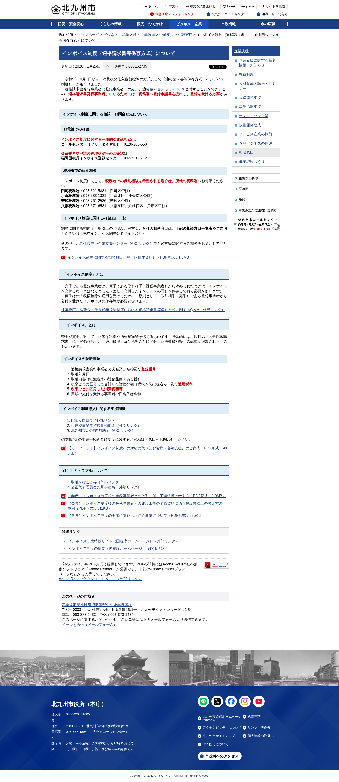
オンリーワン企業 (253, 116)
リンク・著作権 (259, 727)
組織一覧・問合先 (275, 14)
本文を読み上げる (203, 6)
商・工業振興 (144, 35)
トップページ (88, 35)
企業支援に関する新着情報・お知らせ (257, 62)
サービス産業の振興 (255, 134)
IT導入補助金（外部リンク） (95, 420)
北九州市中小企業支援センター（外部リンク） (114, 243)
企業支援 (166, 35)
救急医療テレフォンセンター (176, 14)
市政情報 (228, 24)
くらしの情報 (110, 24)
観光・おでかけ (150, 24)
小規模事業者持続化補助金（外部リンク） (106, 426)
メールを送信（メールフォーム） (89, 625)
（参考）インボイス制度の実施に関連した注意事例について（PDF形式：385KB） (136, 515)
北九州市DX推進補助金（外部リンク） (103, 430)
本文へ (173, 6)
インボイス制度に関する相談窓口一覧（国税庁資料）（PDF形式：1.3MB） (130, 257)
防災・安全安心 (71, 24)
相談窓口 (185, 35)
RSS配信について (216, 744)
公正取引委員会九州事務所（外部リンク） (106, 487)
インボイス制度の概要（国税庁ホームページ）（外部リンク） (120, 548)
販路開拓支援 (250, 98)
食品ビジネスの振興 (255, 143)
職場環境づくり (252, 162)
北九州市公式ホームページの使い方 (222, 718)
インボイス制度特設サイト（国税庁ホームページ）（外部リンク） (123, 541)
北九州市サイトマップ (219, 736)
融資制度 (246, 74)
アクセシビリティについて (222, 727)
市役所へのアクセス (221, 756)
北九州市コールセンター (229, 14)
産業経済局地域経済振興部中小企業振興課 (97, 605)
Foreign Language (240, 6)
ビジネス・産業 (189, 24)
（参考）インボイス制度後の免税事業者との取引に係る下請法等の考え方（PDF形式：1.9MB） (147, 496)
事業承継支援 (250, 107)
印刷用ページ (264, 35)
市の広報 (268, 24)
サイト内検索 (275, 6)
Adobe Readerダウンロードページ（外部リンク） (100, 579)
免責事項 (254, 716)
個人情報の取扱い (261, 736)
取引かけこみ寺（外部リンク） (97, 482)
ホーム (153, 6)
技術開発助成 (250, 125)
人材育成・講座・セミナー (257, 86)
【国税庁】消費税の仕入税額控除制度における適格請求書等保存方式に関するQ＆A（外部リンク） (143, 310)
